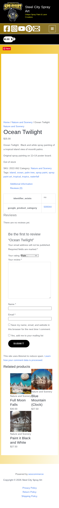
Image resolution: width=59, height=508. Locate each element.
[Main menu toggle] (52, 28)
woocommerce (36, 474)
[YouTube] (21, 28)
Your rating (14, 255)
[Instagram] (14, 28)
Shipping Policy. (29, 496)
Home (6, 122)
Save (8, 48)
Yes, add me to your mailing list (26, 335)
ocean (20, 172)
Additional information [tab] (21, 184)
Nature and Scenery (22, 122)
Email (11, 314)
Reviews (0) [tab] (16, 188)
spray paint (41, 172)
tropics (25, 176)
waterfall (34, 176)
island (13, 172)
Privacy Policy (29, 488)
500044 (48, 207)
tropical (17, 176)
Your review (15, 259)
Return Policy (29, 492)
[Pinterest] (29, 28)
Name (12, 304)
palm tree (30, 172)
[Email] (36, 28)
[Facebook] (6, 28)
